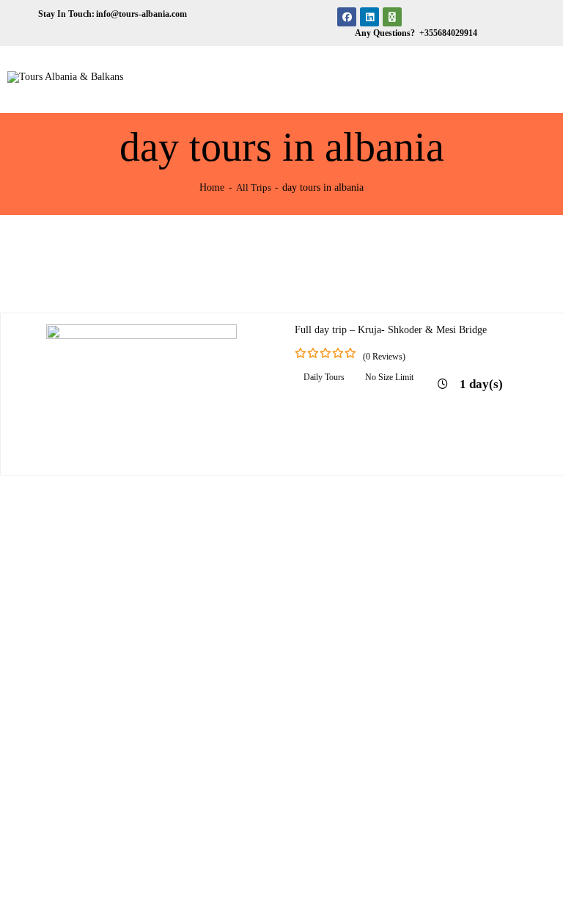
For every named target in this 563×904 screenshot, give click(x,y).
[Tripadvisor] (392, 16)
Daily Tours (324, 377)
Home (211, 187)
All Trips (253, 187)
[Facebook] (346, 16)
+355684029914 (447, 33)
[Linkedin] (369, 16)
